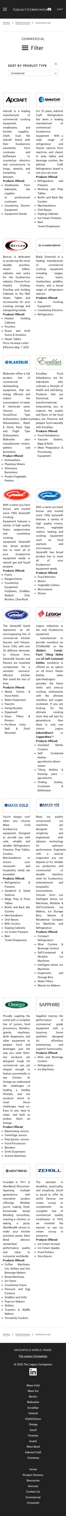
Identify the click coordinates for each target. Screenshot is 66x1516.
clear (56, 64)
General (33, 1413)
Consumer (33, 1502)
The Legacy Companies (33, 1356)
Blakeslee (33, 1402)
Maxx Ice (33, 1391)
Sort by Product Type (27, 66)
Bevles (33, 1396)
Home (6, 22)
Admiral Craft (33, 1452)
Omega (33, 1424)
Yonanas (33, 1435)
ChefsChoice (33, 1419)
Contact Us (33, 1491)
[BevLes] (16, 245)
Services (33, 1486)
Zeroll (33, 1430)
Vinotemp (33, 1458)
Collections (23, 22)
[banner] (32, 9)
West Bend (33, 1446)
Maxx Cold (33, 1385)
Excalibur (33, 1407)
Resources (33, 1480)
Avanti (33, 1441)
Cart (60, 9)
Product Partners (33, 1475)
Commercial (17, 73)
